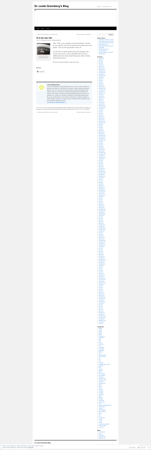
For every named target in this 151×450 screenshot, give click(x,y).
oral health (101, 391)
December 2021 (102, 121)
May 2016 (101, 220)
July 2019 (101, 160)
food (100, 359)
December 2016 (102, 209)
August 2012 (101, 284)
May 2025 (101, 82)
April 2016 (101, 221)
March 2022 (101, 116)
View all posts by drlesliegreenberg (56, 102)
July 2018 (101, 179)
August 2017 (101, 196)
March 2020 (101, 148)
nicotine (100, 384)
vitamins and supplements (104, 424)
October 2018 (101, 174)
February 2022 (102, 118)
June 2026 (101, 61)
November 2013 (102, 260)
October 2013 (101, 262)
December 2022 (102, 105)
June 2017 (101, 199)
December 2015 (102, 228)
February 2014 (102, 256)
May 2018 (101, 182)
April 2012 (101, 290)
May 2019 (101, 163)
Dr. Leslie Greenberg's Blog (51, 6)
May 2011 (101, 308)
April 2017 (101, 202)
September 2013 (102, 264)
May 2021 (101, 127)
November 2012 (102, 279)
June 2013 (101, 268)
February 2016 (102, 224)
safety (100, 403)
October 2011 (101, 300)
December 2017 (102, 190)
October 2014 (101, 243)
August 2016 (101, 215)
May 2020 (101, 144)
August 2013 (101, 265)
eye (99, 358)
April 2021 (101, 129)
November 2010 (102, 317)
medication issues (102, 378)
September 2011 (102, 301)
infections (101, 369)
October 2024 (101, 91)
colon (100, 345)
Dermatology (101, 348)
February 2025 (102, 86)
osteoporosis (101, 394)
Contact (48, 28)
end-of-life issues (102, 356)
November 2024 (102, 89)
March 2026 (101, 66)
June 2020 (101, 143)
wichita (75, 109)
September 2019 (102, 157)
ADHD (100, 328)
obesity (100, 386)
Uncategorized (69, 107)
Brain (100, 339)
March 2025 (101, 85)
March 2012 (101, 292)
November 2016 (102, 210)
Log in (100, 433)
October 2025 (101, 74)
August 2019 (101, 159)
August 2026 (101, 58)
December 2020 (102, 135)
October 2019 (101, 155)
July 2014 (101, 248)
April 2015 (101, 234)
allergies (100, 331)
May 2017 (101, 201)
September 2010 (102, 320)
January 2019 (101, 169)
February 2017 (102, 206)
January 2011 (101, 314)
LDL (72, 109)
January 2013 (101, 276)
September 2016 (102, 213)
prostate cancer (102, 402)
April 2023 (101, 99)
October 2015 (101, 231)
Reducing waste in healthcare (84, 34)
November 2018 (102, 173)
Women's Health (102, 425)
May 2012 (101, 289)
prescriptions (101, 400)
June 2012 (101, 287)
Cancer (100, 342)
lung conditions (102, 373)
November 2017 (102, 191)
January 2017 (101, 207)
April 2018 (101, 184)
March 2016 (101, 223)
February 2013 (102, 275)
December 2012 (102, 278)
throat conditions (102, 410)
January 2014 (101, 257)
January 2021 (101, 133)
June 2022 (101, 111)
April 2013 (101, 271)
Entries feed (101, 435)
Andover (81, 107)
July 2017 (101, 198)
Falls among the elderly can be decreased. (47, 34)
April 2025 (101, 83)
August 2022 (101, 108)
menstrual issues (102, 383)
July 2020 (101, 141)
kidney (100, 372)
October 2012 (101, 281)
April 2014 (101, 253)
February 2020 (102, 149)
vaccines (100, 422)
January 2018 (101, 188)
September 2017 (102, 195)
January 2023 (101, 104)
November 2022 (102, 107)
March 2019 (101, 166)
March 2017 (101, 204)
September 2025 (102, 75)
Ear (99, 353)
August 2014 (101, 246)
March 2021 (101, 130)
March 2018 (101, 185)
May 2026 (101, 63)
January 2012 (101, 295)
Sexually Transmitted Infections (105, 405)
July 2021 (101, 124)
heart (100, 367)
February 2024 (102, 97)
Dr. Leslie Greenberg (47, 109)
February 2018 (102, 187)
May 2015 (101, 232)
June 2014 (101, 249)
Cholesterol (50, 107)
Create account (102, 431)
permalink (87, 109)
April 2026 (101, 64)
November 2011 (102, 298)
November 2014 (102, 242)
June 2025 (101, 80)
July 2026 (101, 60)
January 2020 (101, 151)
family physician (63, 109)
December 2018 (102, 171)
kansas (69, 109)
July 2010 (101, 323)
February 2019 (102, 168)
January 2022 (101, 119)
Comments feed (102, 436)
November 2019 (102, 154)
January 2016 (101, 226)
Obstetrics (101, 389)
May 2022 (101, 113)
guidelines (101, 366)
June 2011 (101, 306)
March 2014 (101, 254)
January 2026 (101, 69)
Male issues (101, 377)
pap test (100, 395)
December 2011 (102, 297)
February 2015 (102, 237)
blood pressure (102, 336)
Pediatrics (101, 397)
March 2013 (101, 273)
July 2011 (101, 304)
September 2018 (102, 176)
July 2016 (101, 217)
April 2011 (101, 309)
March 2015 (101, 235)
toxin (100, 414)
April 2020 (101, 146)
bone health (101, 337)
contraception (101, 347)
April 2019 (101, 165)
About (42, 28)
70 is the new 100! (44, 38)
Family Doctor (55, 109)
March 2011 (101, 311)
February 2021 (102, 132)
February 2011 (102, 312)
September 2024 (102, 93)
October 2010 (101, 319)
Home (37, 28)
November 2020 (102, 137)
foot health (101, 362)
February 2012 (102, 293)
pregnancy (101, 399)
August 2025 (101, 77)
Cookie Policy (31, 447)
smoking (100, 408)
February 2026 (102, 68)
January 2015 (101, 239)
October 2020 (101, 138)
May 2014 (101, 251)
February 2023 (102, 102)
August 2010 (101, 322)
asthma (100, 334)
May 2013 (101, 270)
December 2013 (102, 259)
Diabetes (100, 351)
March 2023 (101, 100)
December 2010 (102, 315)
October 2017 (101, 193)
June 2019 (101, 162)
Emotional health (102, 355)
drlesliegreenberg (56, 40)
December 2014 (102, 240)
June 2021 (101, 126)
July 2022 (101, 110)
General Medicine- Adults (60, 107)
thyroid (100, 413)
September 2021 (102, 122)
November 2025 (102, 72)
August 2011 (101, 303)
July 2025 (101, 78)
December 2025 (102, 71)
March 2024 (101, 96)
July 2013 (101, 267)
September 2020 (102, 140)
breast (100, 340)
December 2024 (102, 88)
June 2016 (101, 218)
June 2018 (101, 180)
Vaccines (100, 419)
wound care (101, 427)
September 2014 (102, 245)
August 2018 (101, 177)
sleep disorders (102, 406)
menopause (101, 381)
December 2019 (102, 152)
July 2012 (101, 286)
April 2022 (101, 115)
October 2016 (101, 212)
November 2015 (102, 229)
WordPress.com (102, 438)
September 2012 (102, 282)
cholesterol (86, 107)
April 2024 (101, 94)
